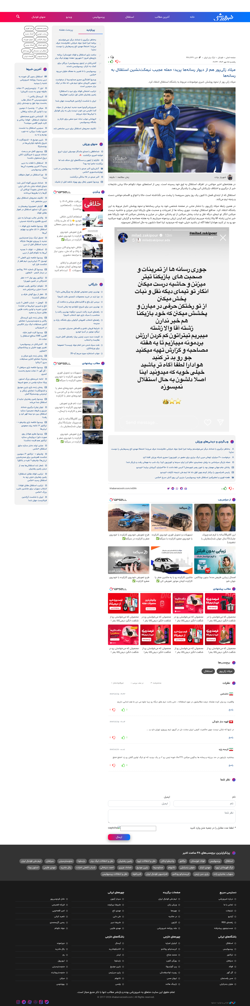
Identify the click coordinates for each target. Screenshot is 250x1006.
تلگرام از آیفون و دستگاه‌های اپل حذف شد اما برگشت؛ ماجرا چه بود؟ (81, 162)
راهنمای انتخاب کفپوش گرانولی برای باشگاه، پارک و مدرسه (76, 322)
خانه (192, 17)
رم (64, 954)
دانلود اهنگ (42, 45)
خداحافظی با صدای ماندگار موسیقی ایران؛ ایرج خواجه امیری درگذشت (80, 153)
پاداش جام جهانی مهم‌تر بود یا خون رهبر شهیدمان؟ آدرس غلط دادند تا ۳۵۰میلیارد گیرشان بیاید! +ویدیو (183, 467)
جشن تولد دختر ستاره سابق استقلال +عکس (32, 447)
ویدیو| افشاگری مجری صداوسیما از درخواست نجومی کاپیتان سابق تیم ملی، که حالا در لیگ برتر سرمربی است (76, 83)
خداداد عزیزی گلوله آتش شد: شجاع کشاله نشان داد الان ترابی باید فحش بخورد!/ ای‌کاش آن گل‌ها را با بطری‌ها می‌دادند (32, 187)
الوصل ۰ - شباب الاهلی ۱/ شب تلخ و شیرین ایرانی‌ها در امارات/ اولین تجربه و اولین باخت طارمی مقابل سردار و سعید (31, 307)
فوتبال (220, 57)
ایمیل (167, 797)
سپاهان (50, 861)
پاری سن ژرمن (201, 874)
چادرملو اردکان (167, 861)
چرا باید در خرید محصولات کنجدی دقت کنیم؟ (78, 296)
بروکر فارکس (42, 39)
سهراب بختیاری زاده (223, 874)
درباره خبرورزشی (226, 899)
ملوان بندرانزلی (187, 867)
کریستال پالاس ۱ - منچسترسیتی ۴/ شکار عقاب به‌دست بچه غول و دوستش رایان (32, 100)
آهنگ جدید (29, 34)
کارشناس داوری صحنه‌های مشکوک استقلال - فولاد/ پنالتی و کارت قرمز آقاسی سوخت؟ (32, 120)
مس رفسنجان (226, 978)
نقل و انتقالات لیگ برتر (101, 861)
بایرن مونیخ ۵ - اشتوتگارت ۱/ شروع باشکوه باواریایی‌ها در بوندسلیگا (32, 143)
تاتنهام (171, 867)
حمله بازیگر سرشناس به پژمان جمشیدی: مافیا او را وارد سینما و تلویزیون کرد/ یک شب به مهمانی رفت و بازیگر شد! (178, 462)
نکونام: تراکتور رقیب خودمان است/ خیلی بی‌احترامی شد (32, 288)
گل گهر (230, 972)
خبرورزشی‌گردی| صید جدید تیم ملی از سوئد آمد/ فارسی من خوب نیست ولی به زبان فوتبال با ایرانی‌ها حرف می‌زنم (75, 111)
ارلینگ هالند (171, 984)
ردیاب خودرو (42, 34)
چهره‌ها (174, 910)
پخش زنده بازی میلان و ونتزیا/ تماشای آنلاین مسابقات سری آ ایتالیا (33, 359)
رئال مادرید (66, 867)
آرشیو (230, 916)
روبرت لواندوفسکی (168, 972)
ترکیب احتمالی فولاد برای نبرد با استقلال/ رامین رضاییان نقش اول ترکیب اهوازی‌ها (77, 93)
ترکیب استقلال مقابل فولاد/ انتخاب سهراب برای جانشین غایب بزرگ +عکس (31, 489)
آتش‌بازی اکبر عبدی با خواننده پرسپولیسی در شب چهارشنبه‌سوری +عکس (78, 170)
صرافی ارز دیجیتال (40, 51)
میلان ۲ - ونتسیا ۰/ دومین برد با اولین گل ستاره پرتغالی (33, 110)
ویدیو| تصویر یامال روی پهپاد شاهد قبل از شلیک (77, 181)
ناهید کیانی (59, 916)
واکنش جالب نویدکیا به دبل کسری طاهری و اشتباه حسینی (32, 219)
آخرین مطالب (162, 17)
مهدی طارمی (49, 867)
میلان (62, 978)
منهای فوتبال (38, 17)
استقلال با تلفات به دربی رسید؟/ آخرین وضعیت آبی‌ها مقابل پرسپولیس (34, 166)
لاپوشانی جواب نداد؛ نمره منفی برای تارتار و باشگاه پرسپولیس (77, 121)
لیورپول (61, 960)
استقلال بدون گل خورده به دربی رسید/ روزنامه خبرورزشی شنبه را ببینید (33, 80)
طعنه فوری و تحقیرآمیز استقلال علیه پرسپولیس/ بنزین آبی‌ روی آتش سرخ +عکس (192, 477)
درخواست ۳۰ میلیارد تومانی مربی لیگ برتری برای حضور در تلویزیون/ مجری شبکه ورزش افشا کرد (186, 457)
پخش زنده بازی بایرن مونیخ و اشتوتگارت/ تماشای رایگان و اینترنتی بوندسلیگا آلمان (32, 391)
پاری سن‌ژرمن (115, 972)
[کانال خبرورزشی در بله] (47, 1002)
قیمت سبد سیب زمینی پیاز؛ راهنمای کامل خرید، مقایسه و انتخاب (77, 338)
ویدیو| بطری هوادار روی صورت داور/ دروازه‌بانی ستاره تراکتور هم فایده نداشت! (34, 437)
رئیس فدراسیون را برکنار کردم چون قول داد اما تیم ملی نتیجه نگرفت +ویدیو (195, 472)
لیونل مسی (172, 978)
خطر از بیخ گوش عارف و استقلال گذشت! (34, 296)
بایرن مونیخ (142, 867)
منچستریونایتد (58, 972)
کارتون (174, 922)
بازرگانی (93, 284)
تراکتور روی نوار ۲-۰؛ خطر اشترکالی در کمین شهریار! (34, 279)
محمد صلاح (172, 954)
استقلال (129, 17)
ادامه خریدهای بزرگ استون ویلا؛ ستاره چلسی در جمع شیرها (32, 381)
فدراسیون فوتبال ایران (156, 874)
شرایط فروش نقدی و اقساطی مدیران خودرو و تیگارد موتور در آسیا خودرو (79, 330)
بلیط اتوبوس (42, 56)
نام (234, 797)
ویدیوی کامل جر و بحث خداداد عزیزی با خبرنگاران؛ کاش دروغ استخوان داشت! (33, 155)
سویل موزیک (28, 39)
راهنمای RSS (227, 922)
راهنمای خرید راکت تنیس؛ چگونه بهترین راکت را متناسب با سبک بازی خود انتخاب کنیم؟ (77, 313)
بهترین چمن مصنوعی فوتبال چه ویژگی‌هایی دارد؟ (77, 291)
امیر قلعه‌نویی (58, 910)
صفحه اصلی (231, 57)
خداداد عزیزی (125, 867)
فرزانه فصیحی (58, 904)
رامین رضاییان (125, 861)
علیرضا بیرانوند (114, 904)
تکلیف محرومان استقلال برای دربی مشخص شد (75, 128)
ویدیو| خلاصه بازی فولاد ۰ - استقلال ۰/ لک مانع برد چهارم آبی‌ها (33, 229)
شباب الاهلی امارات (85, 867)
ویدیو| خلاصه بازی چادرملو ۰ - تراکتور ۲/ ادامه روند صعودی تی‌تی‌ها (31, 426)
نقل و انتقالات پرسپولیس (114, 874)
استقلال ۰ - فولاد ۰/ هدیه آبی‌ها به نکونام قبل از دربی (33, 251)
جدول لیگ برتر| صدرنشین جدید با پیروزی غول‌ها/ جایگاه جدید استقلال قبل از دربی (33, 241)
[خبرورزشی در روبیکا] (35, 1002)
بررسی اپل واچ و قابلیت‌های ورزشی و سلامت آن (78, 301)
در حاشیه (173, 916)
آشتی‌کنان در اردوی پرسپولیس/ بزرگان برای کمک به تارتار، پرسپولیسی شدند (76, 65)
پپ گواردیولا (171, 966)
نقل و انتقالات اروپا (146, 861)
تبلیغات (229, 910)
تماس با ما (228, 904)
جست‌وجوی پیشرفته (223, 928)
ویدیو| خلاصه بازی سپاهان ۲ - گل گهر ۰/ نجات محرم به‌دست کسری (32, 371)
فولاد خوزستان (198, 861)
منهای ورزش (90, 144)
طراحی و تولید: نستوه (220, 1002)
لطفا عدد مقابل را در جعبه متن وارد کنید (213, 828)
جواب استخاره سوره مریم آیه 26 (84, 353)
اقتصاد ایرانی (28, 56)
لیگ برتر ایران (209, 57)
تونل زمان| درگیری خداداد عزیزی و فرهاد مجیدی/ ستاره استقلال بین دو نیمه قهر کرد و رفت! (33, 412)
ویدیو (69, 17)
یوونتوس (60, 984)
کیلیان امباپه (171, 943)
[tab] (90, 30)
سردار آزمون (115, 899)
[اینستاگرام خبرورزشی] (18, 1002)
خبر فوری (29, 28)
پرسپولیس (99, 17)
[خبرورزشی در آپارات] (29, 1002)
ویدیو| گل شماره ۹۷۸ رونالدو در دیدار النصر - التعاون (32, 271)
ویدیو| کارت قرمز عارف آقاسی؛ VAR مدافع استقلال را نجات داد (34, 336)
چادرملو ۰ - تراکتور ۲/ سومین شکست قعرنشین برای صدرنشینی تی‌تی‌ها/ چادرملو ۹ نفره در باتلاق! (31, 457)
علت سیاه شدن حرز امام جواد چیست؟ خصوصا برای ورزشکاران (78, 347)
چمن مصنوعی (41, 28)
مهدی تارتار (205, 867)
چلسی (118, 984)
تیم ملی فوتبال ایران (31, 861)
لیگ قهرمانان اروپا (224, 867)
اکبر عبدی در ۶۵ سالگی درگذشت (84, 177)
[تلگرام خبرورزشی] (24, 1002)
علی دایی (117, 916)
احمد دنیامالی (107, 867)
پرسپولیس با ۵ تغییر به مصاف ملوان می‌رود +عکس (76, 73)
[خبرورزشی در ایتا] (41, 1002)
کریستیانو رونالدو (180, 874)
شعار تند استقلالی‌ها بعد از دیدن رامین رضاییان (33, 467)
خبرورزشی (223, 17)
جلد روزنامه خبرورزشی (167, 928)
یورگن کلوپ (171, 960)
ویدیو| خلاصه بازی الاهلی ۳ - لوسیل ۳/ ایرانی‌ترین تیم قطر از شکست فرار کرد (32, 261)
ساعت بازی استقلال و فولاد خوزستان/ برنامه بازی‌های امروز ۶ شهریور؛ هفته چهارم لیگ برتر (75, 56)
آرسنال (118, 943)
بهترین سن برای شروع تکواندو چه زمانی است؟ (78, 306)
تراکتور (182, 861)
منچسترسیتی (65, 861)
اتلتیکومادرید (115, 949)
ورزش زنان (172, 904)
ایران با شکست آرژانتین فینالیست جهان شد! (75, 101)
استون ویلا (33, 867)
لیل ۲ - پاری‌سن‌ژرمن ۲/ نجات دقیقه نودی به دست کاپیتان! (31, 90)
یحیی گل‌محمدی (57, 922)
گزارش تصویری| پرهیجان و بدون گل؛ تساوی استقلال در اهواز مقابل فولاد (32, 209)
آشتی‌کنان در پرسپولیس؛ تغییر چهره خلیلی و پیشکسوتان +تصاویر (32, 347)
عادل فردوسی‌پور (57, 899)
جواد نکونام (60, 928)
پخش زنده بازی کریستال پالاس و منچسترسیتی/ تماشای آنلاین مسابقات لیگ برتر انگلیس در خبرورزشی (32, 322)
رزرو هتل (26, 51)
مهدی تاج (116, 910)
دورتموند (61, 943)
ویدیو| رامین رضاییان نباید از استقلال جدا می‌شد (32, 401)
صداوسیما (158, 867)
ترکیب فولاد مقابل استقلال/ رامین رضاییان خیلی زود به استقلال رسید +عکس (32, 477)
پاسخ (231, 709)
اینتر (118, 954)
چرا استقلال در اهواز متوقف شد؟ (32, 176)
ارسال (119, 837)
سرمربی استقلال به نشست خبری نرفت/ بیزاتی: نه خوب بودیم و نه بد (33, 131)
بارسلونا (81, 861)
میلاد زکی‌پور (225, 671)
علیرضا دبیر (116, 922)
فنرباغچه (136, 874)
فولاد (231, 966)
